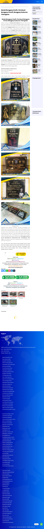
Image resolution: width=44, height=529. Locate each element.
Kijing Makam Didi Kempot (7, 433)
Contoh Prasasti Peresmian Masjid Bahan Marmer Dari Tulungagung (40, 54)
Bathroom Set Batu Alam (7, 421)
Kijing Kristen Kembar (6, 396)
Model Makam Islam (6, 462)
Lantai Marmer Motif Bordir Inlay (8, 391)
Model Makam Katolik (6, 428)
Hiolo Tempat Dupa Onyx (7, 377)
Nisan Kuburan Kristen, (15, 243)
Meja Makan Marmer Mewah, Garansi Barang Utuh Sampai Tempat (39, 59)
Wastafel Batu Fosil (6, 430)
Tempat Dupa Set (5, 520)
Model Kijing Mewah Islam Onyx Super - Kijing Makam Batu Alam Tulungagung (40, 65)
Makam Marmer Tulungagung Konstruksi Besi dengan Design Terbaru (40, 38)
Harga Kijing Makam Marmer (7, 451)
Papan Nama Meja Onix (6, 513)
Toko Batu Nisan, (7, 243)
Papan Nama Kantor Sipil (7, 495)
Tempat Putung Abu (6, 398)
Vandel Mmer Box (5, 490)
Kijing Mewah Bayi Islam (6, 440)
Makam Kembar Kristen (6, 517)
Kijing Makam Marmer (6, 458)
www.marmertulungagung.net (15, 267)
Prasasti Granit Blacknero (7, 417)
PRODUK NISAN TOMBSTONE (9, 6)
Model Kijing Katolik (5, 426)
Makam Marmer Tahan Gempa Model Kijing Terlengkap (39, 32)
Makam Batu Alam (5, 474)
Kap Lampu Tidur (5, 515)
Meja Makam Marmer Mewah (7, 382)
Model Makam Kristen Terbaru (8, 460)
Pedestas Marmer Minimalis (7, 387)
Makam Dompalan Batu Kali (7, 442)
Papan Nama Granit (6, 493)
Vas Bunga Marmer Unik (6, 375)
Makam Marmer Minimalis (7, 500)
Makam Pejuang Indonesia (7, 362)
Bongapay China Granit (6, 373)
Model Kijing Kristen (6, 464)
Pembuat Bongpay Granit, (24, 247)
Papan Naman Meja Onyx (7, 384)
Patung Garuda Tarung (6, 400)
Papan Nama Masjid (6, 470)
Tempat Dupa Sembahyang (7, 522)
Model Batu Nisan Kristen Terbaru (8, 439)
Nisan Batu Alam (5, 453)
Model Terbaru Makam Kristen (8, 413)
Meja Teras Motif (5, 509)
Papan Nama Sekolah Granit (7, 431)
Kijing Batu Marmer (5, 492)
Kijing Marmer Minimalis (6, 504)
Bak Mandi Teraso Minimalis (7, 405)
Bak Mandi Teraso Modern (7, 422)
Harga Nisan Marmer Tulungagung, (19, 246)
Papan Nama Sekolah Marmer (8, 449)
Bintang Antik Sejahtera (21, 527)
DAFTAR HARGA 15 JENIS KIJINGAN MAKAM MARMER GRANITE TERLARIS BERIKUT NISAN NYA (40, 21)
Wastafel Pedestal (5, 482)
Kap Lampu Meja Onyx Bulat (7, 395)
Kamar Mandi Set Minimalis (7, 518)
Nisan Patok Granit (5, 456)
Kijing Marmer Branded (6, 360)
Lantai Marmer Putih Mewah (7, 393)
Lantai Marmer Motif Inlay (7, 415)
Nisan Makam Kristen (6, 506)
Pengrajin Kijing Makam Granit (8, 371)
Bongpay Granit (5, 477)
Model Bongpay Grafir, (13, 247)
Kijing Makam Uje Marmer (7, 369)
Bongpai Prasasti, (23, 243)
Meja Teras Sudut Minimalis (7, 424)
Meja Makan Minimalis (6, 386)
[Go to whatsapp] (41, 524)
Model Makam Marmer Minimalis (8, 364)
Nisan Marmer (5, 508)
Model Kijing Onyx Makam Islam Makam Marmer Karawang (40, 70)
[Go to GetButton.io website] (41, 527)
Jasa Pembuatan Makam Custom (8, 409)
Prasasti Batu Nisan (6, 488)
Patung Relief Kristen (6, 435)
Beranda (2, 6)
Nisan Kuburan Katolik (6, 359)
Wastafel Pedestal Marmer (7, 481)
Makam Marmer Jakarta (7, 475)
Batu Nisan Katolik (5, 499)
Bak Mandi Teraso (5, 484)
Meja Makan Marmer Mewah (7, 455)
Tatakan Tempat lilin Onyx (7, 444)
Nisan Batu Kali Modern (6, 366)
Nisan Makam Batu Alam (7, 502)
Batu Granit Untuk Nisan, (6, 246)
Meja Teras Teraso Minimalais (8, 378)
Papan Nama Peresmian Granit (8, 472)
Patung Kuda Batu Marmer (7, 511)
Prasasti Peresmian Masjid (7, 446)
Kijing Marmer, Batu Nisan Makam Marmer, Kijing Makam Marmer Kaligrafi (39, 48)
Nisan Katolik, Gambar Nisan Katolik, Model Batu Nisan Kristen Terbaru (39, 43)
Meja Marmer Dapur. (6, 497)
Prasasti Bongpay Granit (7, 380)
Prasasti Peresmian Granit (7, 368)
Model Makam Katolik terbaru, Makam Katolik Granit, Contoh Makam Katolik (39, 27)
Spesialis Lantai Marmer (6, 448)
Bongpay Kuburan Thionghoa (7, 249)
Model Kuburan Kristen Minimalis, (23, 245)
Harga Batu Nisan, (13, 245)
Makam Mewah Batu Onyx (7, 357)
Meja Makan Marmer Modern (7, 389)
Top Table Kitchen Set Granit (7, 402)
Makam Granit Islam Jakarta (7, 407)
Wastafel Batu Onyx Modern (7, 404)
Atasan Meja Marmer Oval (7, 479)
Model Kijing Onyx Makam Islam (8, 437)
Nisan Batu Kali (5, 486)
